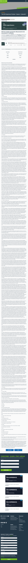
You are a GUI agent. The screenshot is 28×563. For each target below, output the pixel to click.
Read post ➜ (7, 485)
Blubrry (8, 57)
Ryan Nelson (12, 34)
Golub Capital (20, 35)
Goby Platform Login (21, 530)
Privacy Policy (2, 524)
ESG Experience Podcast (5, 19)
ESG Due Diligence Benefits (13, 529)
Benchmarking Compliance (13, 517)
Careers (20, 528)
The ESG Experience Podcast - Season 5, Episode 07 (12, 484)
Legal (1, 525)
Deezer (20, 57)
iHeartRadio (14, 59)
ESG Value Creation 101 (13, 528)
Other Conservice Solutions (13, 519)
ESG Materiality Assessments (13, 527)
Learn (19, 518)
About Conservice (21, 527)
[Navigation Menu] (25, 1)
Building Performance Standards (14, 518)
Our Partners (12, 19)
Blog (19, 517)
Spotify (8, 53)
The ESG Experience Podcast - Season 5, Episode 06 (12, 496)
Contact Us (20, 529)
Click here (11, 535)
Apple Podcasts (20, 53)
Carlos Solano (19, 34)
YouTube (20, 55)
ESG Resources (20, 519)
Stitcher (8, 55)
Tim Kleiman (7, 35)
